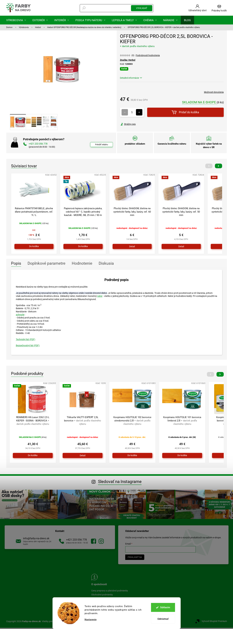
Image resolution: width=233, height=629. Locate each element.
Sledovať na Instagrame (120, 481)
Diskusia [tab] (106, 263)
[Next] (218, 166)
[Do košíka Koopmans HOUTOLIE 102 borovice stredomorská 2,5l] (132, 455)
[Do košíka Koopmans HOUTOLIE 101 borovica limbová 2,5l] (182, 455)
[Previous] (209, 166)
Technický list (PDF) (25, 339)
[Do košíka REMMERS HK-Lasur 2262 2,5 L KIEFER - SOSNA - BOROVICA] (33, 455)
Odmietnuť (162, 618)
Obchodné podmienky (102, 594)
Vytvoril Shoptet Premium (214, 621)
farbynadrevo (101, 541)
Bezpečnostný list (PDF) (28, 345)
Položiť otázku (101, 144)
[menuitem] (16, 20)
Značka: (127, 60)
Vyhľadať (141, 8)
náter (99, 296)
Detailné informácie (129, 78)
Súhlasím (165, 607)
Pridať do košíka (189, 112)
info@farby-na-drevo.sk (36, 538)
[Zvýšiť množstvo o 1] (139, 112)
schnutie (20, 314)
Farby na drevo (93, 541)
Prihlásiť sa (135, 557)
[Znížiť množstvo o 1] (125, 112)
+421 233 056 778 (76, 539)
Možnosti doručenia (214, 92)
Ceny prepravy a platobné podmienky (109, 590)
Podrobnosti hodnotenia (148, 55)
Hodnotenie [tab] (82, 263)
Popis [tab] (16, 263)
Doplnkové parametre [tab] (46, 263)
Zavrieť (141, 124)
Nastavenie (91, 619)
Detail (132, 246)
